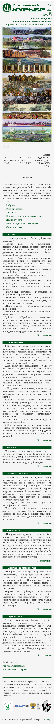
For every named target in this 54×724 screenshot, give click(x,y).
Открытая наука (14, 227)
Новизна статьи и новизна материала (24, 216)
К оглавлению (44, 335)
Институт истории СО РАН (36, 24)
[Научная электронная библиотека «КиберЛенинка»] (46, 705)
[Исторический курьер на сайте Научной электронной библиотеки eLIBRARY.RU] (21, 706)
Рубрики (10, 205)
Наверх (47, 719)
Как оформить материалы (16, 669)
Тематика (11, 212)
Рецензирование (14, 209)
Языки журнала (14, 219)
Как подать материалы (14, 665)
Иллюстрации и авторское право (22, 223)
